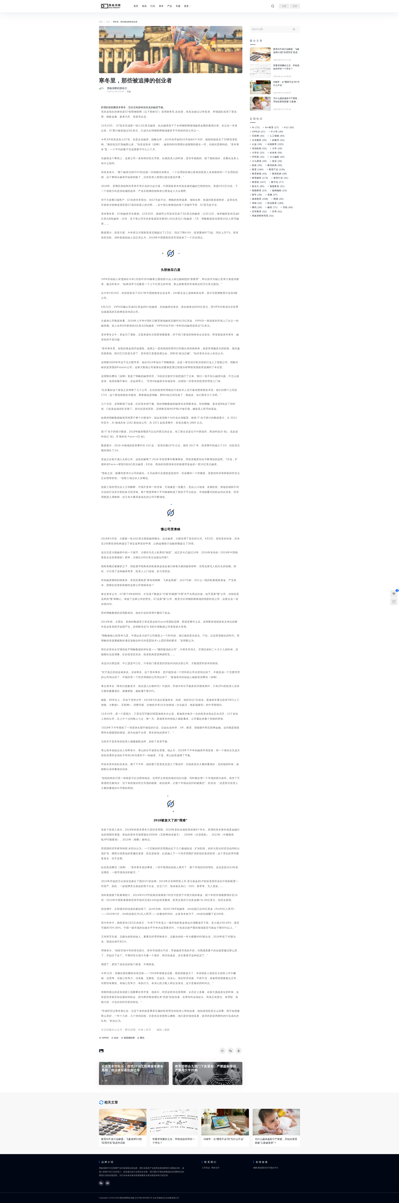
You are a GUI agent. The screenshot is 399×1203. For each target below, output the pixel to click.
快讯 (144, 6)
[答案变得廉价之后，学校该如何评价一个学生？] (260, 71)
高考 (277, 211)
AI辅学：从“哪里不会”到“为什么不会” (286, 83)
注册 (284, 6)
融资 (272, 207)
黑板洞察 (123, 1198)
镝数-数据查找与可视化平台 (265, 1168)
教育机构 (279, 174)
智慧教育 (277, 186)
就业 (277, 161)
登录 (295, 6)
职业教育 (275, 203)
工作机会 (206, 1168)
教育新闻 (259, 174)
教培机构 (274, 165)
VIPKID (105, 1038)
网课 (279, 199)
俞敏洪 (278, 140)
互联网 (258, 136)
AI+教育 (272, 127)
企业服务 (259, 140)
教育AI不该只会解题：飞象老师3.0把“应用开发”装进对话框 (286, 51)
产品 (169, 6)
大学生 (258, 153)
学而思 (258, 157)
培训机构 (259, 148)
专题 (178, 6)
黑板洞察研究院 (263, 216)
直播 (272, 195)
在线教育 (275, 144)
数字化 (277, 182)
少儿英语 (259, 161)
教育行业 (281, 178)
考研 (257, 203)
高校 (288, 207)
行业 (152, 6)
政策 (257, 165)
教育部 (259, 182)
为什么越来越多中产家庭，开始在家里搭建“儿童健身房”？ (286, 100)
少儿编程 (277, 157)
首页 (136, 6)
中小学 (277, 132)
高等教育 (259, 211)
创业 (116, 1038)
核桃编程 (279, 190)
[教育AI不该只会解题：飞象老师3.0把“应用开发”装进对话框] (260, 54)
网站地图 (130, 1198)
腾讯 (142, 1038)
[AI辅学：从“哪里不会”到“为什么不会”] (260, 87)
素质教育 (260, 199)
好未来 (276, 153)
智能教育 (259, 190)
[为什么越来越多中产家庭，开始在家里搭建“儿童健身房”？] (260, 104)
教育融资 (260, 178)
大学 (277, 148)
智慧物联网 (129, 1038)
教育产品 (277, 169)
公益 (257, 144)
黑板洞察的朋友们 (117, 88)
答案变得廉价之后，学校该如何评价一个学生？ (286, 67)
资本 (161, 6)
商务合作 (215, 1168)
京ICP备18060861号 (143, 1198)
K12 (289, 127)
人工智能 (277, 136)
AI (256, 127)
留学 (257, 195)
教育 (258, 169)
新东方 (258, 186)
